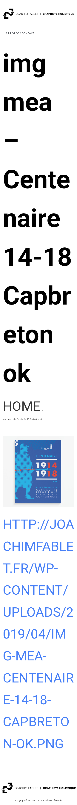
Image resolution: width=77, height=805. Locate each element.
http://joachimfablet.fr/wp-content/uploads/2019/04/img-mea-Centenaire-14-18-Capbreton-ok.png (38, 634)
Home (21, 406)
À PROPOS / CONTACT (20, 33)
